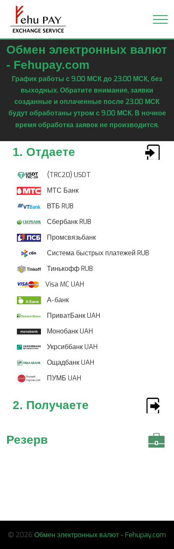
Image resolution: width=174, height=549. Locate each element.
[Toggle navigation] (160, 19)
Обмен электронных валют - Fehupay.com (100, 534)
